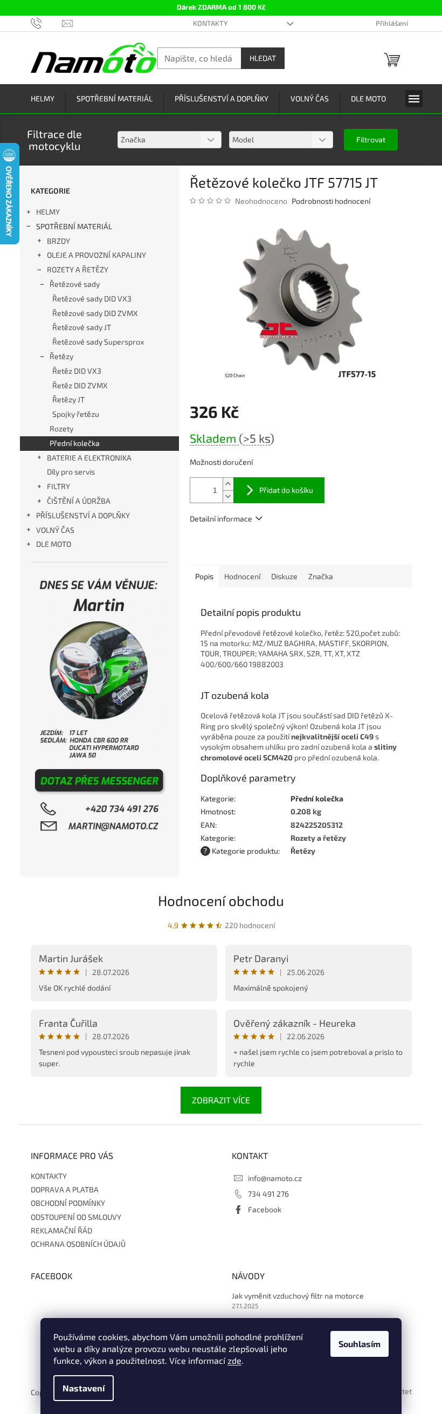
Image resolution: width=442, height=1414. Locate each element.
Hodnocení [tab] (242, 576)
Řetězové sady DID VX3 (92, 298)
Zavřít (247, 549)
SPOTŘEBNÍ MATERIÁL (74, 226)
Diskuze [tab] (284, 576)
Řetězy (61, 356)
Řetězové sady (75, 284)
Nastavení (84, 1388)
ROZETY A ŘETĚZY (77, 269)
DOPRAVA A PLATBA (65, 1189)
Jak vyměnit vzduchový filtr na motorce (298, 1295)
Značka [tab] (320, 576)
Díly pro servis (71, 471)
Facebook (264, 1209)
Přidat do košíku (286, 490)
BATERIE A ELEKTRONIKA (89, 457)
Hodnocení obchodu (221, 900)
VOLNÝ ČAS (55, 529)
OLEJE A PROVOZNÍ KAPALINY (96, 254)
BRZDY (58, 240)
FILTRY (58, 486)
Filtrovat (370, 139)
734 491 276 (268, 1193)
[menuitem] (42, 99)
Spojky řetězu (75, 413)
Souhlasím (360, 1344)
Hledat (263, 58)
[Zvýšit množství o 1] (228, 484)
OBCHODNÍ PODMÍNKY (68, 1202)
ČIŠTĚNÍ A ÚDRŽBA (78, 500)
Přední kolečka (75, 443)
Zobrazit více (221, 1100)
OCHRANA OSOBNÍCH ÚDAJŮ (78, 1243)
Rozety (61, 428)
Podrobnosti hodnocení (331, 200)
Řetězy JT (68, 399)
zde (234, 1360)
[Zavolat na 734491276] (47, 22)
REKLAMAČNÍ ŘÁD (61, 1230)
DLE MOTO (53, 543)
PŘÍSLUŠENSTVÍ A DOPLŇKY (83, 515)
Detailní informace (221, 518)
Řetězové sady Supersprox (98, 341)
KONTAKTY (210, 23)
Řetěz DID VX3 (76, 370)
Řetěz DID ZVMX (80, 385)
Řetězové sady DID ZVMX (95, 313)
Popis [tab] (204, 576)
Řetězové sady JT (81, 327)
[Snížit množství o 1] (228, 496)
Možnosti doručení (221, 461)
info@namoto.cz (275, 1178)
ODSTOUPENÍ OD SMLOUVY (76, 1216)
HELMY (48, 211)
